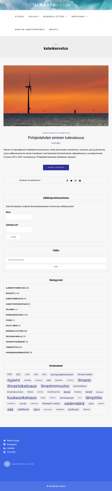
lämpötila (94, 398)
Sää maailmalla (14, 336)
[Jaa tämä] (67, 180)
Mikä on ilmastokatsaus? (30, 30)
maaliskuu (11, 403)
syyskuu (101, 403)
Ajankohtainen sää (15, 288)
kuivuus (99, 392)
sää (10, 409)
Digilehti (34, 17)
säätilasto (23, 409)
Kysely (9, 320)
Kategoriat (78, 17)
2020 (9, 374)
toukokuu (60, 409)
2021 (18, 374)
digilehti (13, 380)
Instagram (11, 444)
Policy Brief (12, 326)
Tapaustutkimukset (15, 342)
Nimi (8, 212)
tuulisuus (73, 409)
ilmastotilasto (79, 386)
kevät (89, 392)
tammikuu (48, 409)
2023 (36, 374)
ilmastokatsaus (22, 386)
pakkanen (34, 403)
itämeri (30, 392)
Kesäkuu (78, 392)
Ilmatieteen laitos (15, 392)
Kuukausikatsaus (14, 315)
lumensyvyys (67, 397)
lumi (79, 398)
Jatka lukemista (56, 167)
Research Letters (53, 17)
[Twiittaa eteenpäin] (71, 180)
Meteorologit (12, 440)
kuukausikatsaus (22, 398)
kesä (67, 392)
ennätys (27, 380)
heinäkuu (38, 380)
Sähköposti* (12, 225)
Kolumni (10, 309)
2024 (44, 374)
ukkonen (86, 409)
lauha (43, 398)
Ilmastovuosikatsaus (17, 304)
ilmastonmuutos (55, 386)
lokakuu (53, 398)
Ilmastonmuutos (50, 133)
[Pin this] (80, 180)
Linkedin (10, 448)
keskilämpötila (54, 392)
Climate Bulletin (84, 374)
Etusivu (19, 17)
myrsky (23, 403)
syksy (91, 403)
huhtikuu (70, 380)
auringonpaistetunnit (62, 374)
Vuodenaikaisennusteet (17, 353)
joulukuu (40, 392)
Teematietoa (64, 133)
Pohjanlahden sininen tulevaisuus (56, 137)
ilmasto (84, 380)
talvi (37, 409)
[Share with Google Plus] (76, 180)
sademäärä (74, 403)
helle (49, 380)
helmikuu (59, 380)
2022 (27, 374)
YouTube (10, 452)
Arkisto (53, 30)
